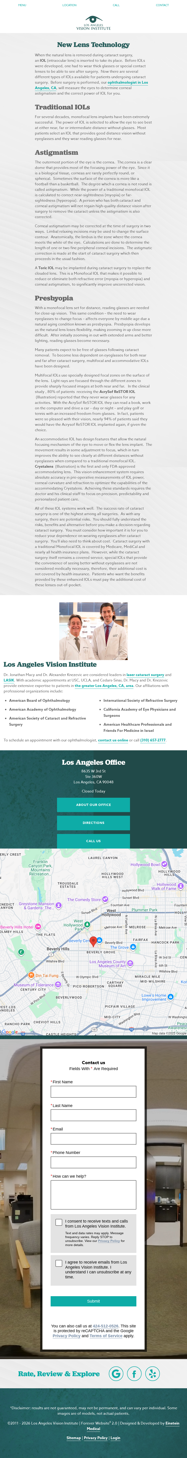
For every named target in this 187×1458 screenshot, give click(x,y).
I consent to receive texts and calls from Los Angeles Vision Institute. (96, 1232)
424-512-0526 (105, 1326)
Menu (22, 5)
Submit (93, 1301)
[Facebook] (134, 1373)
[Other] (152, 1373)
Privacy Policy (109, 1241)
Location (69, 5)
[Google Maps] (116, 1373)
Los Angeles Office (93, 762)
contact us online (113, 740)
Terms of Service (106, 1336)
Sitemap (74, 1438)
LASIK (9, 680)
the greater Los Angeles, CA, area (104, 686)
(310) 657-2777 (153, 740)
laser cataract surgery (145, 675)
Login (115, 1438)
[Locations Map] (93, 941)
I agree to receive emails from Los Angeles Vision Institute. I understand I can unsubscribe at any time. (98, 1269)
